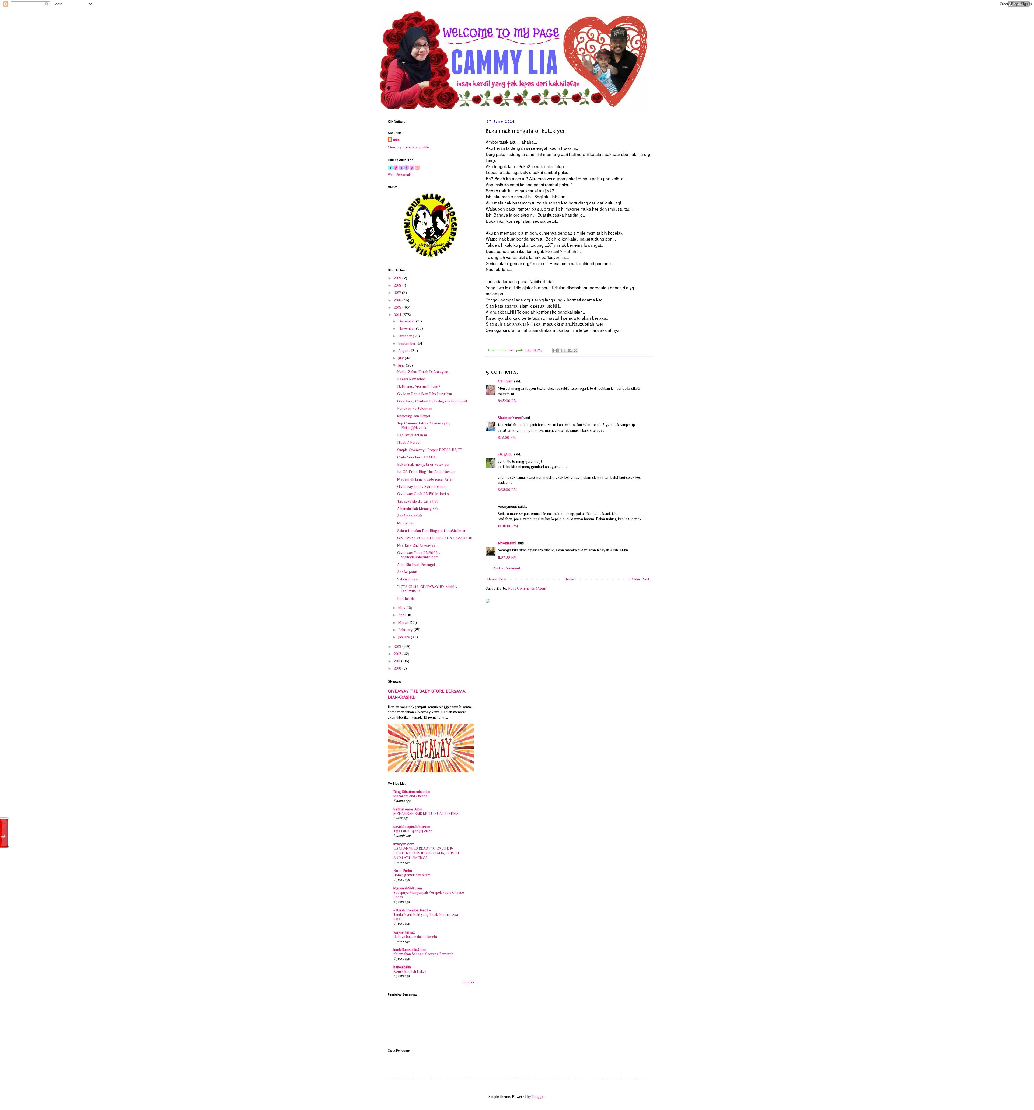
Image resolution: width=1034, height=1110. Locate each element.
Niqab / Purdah (409, 442)
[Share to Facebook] (570, 350)
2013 (398, 646)
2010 (398, 668)
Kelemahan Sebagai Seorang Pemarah (423, 954)
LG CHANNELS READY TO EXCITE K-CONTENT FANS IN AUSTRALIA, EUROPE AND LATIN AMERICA (426, 853)
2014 (398, 314)
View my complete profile (408, 147)
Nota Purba (402, 870)
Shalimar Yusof (510, 418)
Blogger (538, 1096)
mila (396, 140)
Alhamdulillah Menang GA (417, 508)
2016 (398, 300)
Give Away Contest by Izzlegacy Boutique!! (432, 401)
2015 (398, 307)
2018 (398, 285)
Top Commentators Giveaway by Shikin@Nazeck (423, 425)
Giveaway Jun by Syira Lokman (421, 486)
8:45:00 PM (507, 401)
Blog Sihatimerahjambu (411, 791)
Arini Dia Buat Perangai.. (416, 564)
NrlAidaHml (507, 543)
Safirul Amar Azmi (407, 809)
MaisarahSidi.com (407, 888)
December (407, 321)
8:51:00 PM (507, 437)
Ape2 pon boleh (409, 516)
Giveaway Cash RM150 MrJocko (423, 494)
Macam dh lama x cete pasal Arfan (425, 479)
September (407, 343)
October (405, 336)
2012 (398, 654)
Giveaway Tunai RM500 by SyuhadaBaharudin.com (418, 555)
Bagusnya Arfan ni (412, 435)
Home (569, 579)
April (402, 615)
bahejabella (402, 967)
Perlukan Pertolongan (414, 408)
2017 (398, 292)
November (407, 328)
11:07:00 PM (507, 557)
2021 (398, 278)
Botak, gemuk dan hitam (412, 875)
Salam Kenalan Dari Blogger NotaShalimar (431, 530)
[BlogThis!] (560, 350)
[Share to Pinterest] (575, 350)
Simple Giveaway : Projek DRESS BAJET (429, 450)
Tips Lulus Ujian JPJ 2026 (412, 831)
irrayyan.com (403, 844)
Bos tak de (406, 598)
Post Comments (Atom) (527, 588)
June (402, 365)
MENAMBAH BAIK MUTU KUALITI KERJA (425, 814)
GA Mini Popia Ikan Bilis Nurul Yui (424, 394)
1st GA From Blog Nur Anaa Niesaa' (426, 471)
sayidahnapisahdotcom (411, 826)
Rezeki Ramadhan (411, 379)
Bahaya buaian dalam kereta (415, 937)
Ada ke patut (407, 572)
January (404, 637)
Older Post (640, 579)
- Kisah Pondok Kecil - (412, 910)
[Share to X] (565, 350)
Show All (468, 982)
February (406, 630)
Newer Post (496, 579)
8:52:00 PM (507, 490)
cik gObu (505, 454)
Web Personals (400, 174)
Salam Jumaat (408, 579)
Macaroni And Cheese (410, 796)
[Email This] (555, 350)
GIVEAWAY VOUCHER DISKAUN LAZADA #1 (434, 538)
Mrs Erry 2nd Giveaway (416, 545)
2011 (397, 661)
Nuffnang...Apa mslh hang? (418, 386)
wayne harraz (404, 932)
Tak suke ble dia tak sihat (417, 501)
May (402, 608)
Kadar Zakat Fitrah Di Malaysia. (423, 372)
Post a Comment (506, 568)
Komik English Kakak (409, 971)
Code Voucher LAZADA (416, 457)
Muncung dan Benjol (413, 416)
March (404, 622)
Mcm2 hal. (405, 523)
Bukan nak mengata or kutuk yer (423, 464)
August (404, 350)
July (401, 358)
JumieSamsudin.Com (409, 949)
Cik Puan (505, 381)
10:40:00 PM (508, 526)
